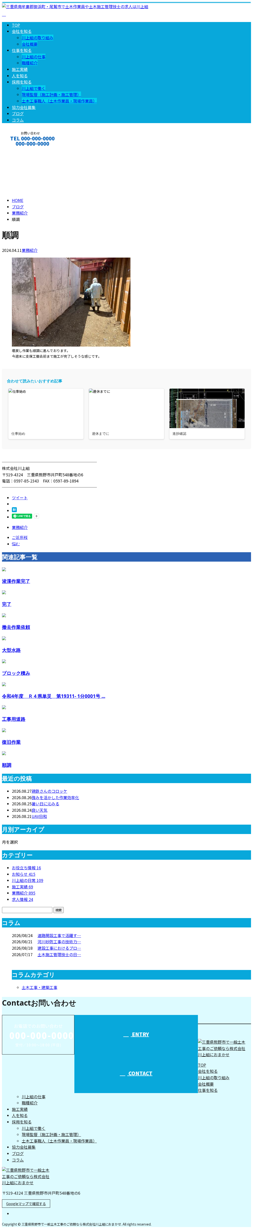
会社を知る (22, 31)
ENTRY (140, 1034)
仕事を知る (22, 50)
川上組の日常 (27, 880)
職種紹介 (30, 63)
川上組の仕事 (33, 57)
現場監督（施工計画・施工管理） (51, 94)
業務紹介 (30, 250)
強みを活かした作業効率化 (55, 797)
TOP (16, 25)
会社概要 (30, 44)
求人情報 (22, 899)
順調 (6, 765)
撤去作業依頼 (16, 627)
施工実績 (20, 69)
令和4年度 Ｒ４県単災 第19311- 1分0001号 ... (53, 696)
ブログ (18, 113)
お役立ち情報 (26, 868)
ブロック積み (16, 673)
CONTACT (19, 150)
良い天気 (39, 810)
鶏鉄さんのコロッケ (49, 791)
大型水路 (11, 650)
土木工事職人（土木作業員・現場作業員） (59, 101)
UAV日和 (39, 816)
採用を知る (22, 82)
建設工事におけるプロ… (59, 948)
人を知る (20, 76)
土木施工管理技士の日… (59, 954)
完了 (6, 604)
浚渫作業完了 (16, 581)
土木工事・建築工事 (39, 987)
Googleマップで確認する (26, 1203)
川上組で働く (33, 88)
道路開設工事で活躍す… (59, 935)
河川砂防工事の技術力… (59, 942)
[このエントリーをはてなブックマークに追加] (14, 510)
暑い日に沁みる (45, 804)
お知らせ (23, 874)
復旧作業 (11, 742)
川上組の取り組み (37, 38)
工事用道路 (13, 719)
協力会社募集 (24, 107)
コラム (18, 120)
